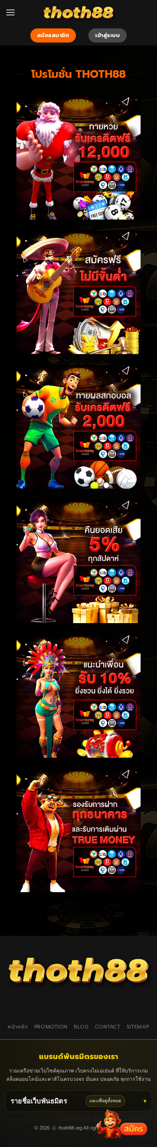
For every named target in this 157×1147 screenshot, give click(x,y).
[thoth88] (78, 13)
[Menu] (10, 13)
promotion (51, 1027)
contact (107, 1027)
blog (81, 1027)
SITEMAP (138, 1027)
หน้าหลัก (18, 1027)
